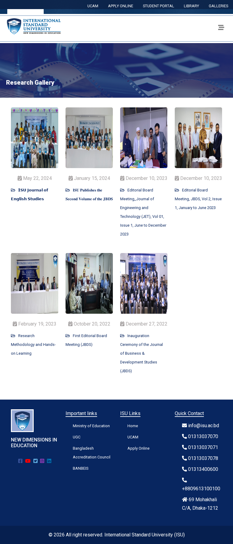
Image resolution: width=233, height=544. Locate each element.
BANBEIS (80, 468)
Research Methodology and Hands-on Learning (33, 344)
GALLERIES (218, 6)
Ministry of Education (91, 426)
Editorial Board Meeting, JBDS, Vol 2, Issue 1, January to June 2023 (198, 199)
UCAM (92, 6)
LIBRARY (191, 6)
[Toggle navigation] (221, 28)
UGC (76, 437)
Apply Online (138, 448)
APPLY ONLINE (120, 6)
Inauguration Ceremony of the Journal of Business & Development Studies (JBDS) (141, 353)
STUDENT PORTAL (158, 6)
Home (132, 426)
